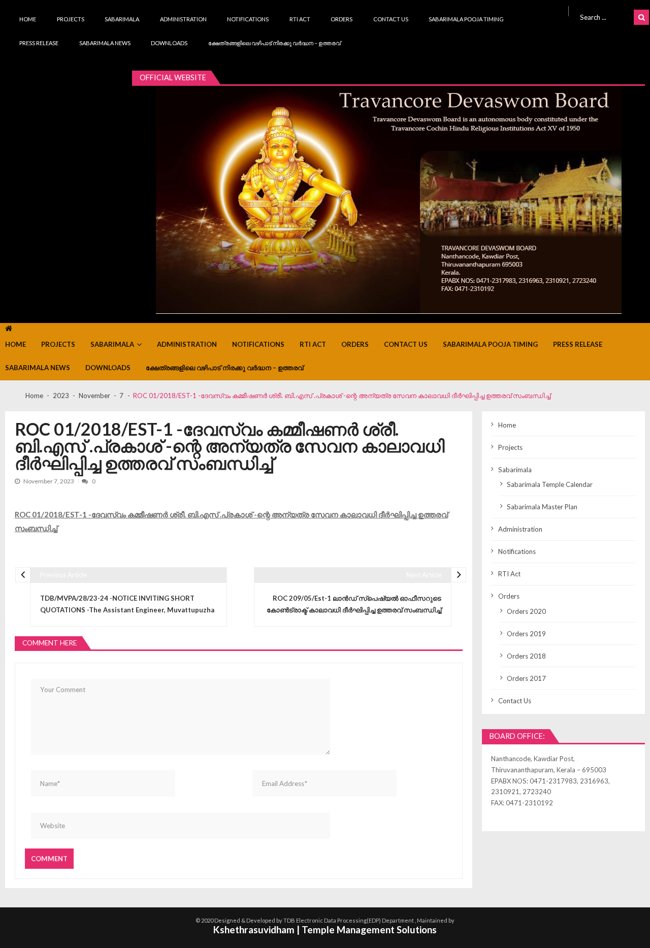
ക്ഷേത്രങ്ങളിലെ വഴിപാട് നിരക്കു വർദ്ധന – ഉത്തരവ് (274, 43)
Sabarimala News (105, 43)
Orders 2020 (526, 611)
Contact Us (390, 19)
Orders (341, 19)
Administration (183, 19)
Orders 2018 (526, 656)
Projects (70, 19)
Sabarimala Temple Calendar (550, 484)
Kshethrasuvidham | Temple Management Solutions (325, 929)
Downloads (169, 43)
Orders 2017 (526, 678)
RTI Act (299, 19)
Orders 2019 (526, 634)
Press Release (38, 43)
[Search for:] (605, 16)
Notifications (248, 19)
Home (27, 19)
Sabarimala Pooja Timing (466, 19)
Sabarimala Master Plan (542, 507)
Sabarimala (122, 19)
